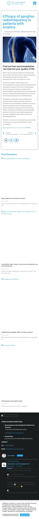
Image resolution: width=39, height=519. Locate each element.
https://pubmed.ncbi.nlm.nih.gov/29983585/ (17, 127)
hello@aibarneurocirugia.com (14, 433)
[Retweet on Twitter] (6, 461)
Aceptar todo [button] (24, 515)
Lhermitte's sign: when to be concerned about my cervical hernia (19, 265)
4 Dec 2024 (20, 466)
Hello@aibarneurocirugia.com (15, 449)
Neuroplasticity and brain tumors (13, 198)
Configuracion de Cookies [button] (10, 515)
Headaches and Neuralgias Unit (18, 464)
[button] (34, 3)
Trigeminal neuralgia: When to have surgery (17, 332)
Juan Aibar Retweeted (13, 461)
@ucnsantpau (10, 466)
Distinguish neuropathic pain (11, 401)
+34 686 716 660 (9, 445)
